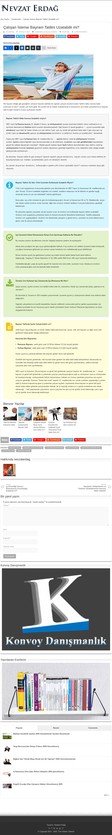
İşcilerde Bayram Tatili (91, 448)
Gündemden (16, 19)
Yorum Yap (65, 32)
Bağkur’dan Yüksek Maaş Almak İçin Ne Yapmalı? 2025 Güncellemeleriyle (44, 759)
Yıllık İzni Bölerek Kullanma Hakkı (9, 423)
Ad (5, 530)
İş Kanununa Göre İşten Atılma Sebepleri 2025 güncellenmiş (38, 772)
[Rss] (49, 828)
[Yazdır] (33, 48)
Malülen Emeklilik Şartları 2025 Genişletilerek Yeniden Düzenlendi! (41, 734)
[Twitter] (54, 828)
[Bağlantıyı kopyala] (38, 48)
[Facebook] (52, 828)
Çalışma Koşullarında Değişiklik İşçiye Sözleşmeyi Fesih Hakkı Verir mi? (54, 427)
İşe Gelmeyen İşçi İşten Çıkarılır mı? (69, 423)
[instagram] (62, 828)
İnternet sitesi (8, 547)
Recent (56, 728)
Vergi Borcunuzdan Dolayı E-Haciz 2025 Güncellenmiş (36, 746)
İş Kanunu (47, 32)
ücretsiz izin (8, 451)
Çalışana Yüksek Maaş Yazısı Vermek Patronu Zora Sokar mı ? (39, 426)
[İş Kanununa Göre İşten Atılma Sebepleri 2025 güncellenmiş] (7, 774)
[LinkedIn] (22, 48)
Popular (19, 728)
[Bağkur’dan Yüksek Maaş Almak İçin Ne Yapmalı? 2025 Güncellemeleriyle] (7, 761)
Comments (93, 728)
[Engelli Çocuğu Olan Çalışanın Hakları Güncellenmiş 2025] (7, 786)
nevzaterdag (10, 32)
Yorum (6, 505)
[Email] (27, 48)
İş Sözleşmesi (72, 448)
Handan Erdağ (59, 825)
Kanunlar (54, 32)
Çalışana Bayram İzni (54, 448)
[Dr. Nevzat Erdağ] (56, 7)
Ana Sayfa (5, 19)
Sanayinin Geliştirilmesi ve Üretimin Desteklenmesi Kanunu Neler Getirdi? (92, 488)
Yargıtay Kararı (23, 451)
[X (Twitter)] (16, 48)
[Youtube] (60, 828)
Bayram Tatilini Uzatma (33, 448)
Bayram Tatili (14, 448)
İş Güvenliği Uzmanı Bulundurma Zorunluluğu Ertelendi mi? (16, 488)
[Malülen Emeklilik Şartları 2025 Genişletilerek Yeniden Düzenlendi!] (7, 736)
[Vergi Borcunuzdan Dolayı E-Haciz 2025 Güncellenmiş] (7, 749)
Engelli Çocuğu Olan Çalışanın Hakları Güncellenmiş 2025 (37, 784)
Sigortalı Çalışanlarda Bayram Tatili (23, 424)
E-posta (7, 538)
